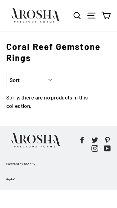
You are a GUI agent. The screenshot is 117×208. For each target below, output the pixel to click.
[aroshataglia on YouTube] (107, 147)
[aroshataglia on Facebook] (82, 139)
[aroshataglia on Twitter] (94, 139)
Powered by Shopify (21, 164)
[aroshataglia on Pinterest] (107, 139)
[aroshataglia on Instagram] (94, 147)
